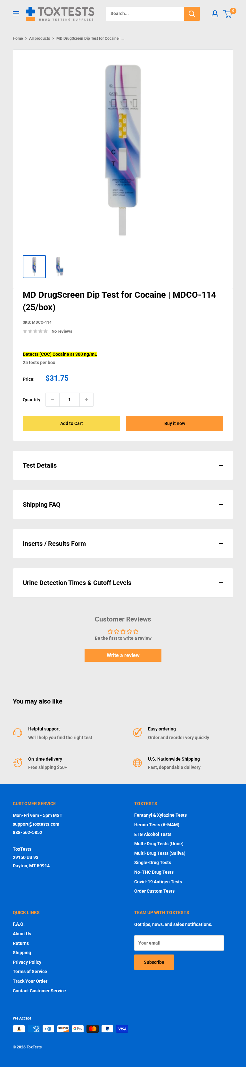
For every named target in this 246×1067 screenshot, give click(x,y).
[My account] (215, 13)
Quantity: (32, 399)
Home (18, 38)
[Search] (192, 14)
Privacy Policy (27, 962)
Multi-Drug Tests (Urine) (159, 843)
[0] (228, 14)
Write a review (123, 655)
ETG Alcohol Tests (152, 834)
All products (39, 38)
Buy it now (174, 423)
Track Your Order (30, 981)
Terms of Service (30, 971)
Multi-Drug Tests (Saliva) (159, 853)
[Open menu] (16, 13)
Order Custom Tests (154, 891)
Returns (21, 943)
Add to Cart (71, 423)
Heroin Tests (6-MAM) (156, 824)
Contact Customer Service (39, 990)
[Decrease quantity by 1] (52, 399)
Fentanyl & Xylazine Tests (160, 815)
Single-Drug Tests (152, 862)
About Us (22, 933)
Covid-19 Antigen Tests (158, 881)
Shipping (22, 952)
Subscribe (154, 962)
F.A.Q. (19, 924)
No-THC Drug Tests (154, 872)
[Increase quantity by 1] (86, 399)
